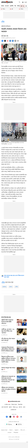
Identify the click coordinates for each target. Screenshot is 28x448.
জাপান (10, 287)
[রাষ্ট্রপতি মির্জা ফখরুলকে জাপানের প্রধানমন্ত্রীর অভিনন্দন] (22, 322)
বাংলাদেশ (7, 6)
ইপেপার (20, 407)
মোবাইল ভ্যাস (13, 410)
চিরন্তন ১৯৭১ (15, 407)
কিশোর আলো (14, 404)
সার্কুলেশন (16, 430)
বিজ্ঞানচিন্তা (20, 404)
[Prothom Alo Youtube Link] (18, 417)
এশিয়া (16, 287)
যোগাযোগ (9, 432)
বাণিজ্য (18, 6)
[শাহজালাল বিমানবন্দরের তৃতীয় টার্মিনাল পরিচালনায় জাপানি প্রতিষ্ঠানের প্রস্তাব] (22, 350)
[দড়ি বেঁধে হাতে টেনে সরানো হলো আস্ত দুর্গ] (22, 341)
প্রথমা (24, 407)
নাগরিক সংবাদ (7, 404)
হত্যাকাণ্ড (4, 287)
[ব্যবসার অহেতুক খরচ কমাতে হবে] (22, 370)
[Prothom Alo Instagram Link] (14, 417)
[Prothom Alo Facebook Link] (7, 417)
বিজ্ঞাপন (11, 430)
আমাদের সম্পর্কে (4, 430)
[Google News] (21, 417)
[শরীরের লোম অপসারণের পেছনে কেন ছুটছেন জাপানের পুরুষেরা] (22, 390)
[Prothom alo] (7, 2)
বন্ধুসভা (10, 407)
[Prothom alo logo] (14, 402)
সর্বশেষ (2, 6)
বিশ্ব (15, 6)
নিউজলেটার (16, 432)
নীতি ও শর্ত (23, 430)
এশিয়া (2, 21)
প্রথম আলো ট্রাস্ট (5, 407)
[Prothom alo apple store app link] (18, 424)
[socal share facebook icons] (2, 41)
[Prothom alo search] (19, 2)
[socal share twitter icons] (5, 41)
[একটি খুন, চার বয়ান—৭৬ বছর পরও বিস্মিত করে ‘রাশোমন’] (22, 332)
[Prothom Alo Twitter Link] (11, 417)
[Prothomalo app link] (9, 424)
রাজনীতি (11, 6)
